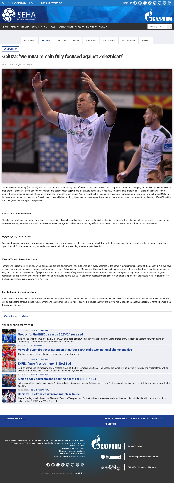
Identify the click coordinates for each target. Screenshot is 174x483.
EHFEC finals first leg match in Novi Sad (44, 363)
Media (102, 27)
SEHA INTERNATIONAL (40, 330)
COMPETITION (10, 49)
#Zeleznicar (27, 316)
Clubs (78, 27)
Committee (110, 424)
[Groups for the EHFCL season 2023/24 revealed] (9, 336)
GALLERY (146, 40)
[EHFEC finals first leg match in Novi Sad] (9, 365)
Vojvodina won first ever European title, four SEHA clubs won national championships (75, 349)
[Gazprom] (158, 14)
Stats (44, 27)
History (90, 27)
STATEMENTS (109, 40)
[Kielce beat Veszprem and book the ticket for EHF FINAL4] (9, 380)
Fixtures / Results (30, 27)
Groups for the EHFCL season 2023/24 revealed (50, 334)
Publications (138, 418)
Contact (154, 418)
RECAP (76, 40)
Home (5, 27)
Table (52, 27)
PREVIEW (46, 40)
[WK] (159, 3)
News (13, 27)
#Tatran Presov (10, 316)
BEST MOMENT (128, 40)
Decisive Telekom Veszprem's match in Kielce (49, 394)
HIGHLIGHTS (91, 40)
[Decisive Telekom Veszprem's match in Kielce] (9, 396)
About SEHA (121, 418)
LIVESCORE (61, 40)
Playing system (65, 27)
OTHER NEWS (36, 346)
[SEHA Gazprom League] (19, 14)
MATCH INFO (29, 40)
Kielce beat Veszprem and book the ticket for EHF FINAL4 (57, 379)
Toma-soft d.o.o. (79, 473)
